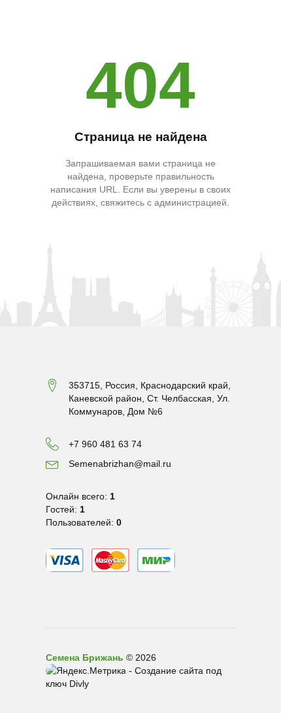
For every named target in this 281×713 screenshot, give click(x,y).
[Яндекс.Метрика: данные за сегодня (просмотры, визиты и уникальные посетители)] (86, 670)
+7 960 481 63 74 (105, 444)
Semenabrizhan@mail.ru (120, 463)
